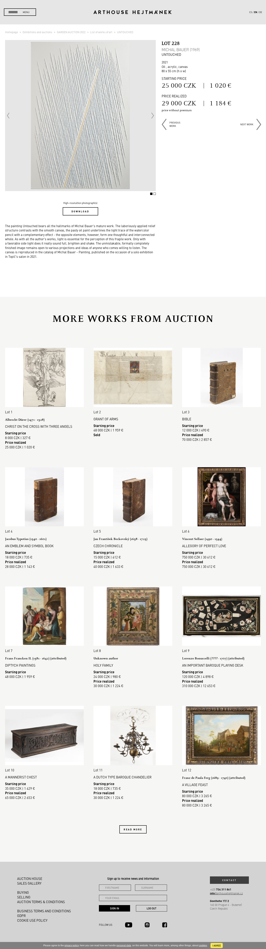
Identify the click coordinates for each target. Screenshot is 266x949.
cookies (203, 945)
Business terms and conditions (44, 911)
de (260, 12)
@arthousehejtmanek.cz (226, 893)
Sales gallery (29, 883)
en (255, 12)
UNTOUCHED (125, 32)
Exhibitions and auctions (38, 32)
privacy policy (71, 945)
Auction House (29, 878)
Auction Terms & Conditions (41, 901)
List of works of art (101, 32)
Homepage (11, 32)
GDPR (21, 915)
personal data (123, 945)
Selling (23, 897)
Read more (133, 829)
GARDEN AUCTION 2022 (71, 32)
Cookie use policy (32, 920)
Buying (23, 892)
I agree (216, 945)
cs (250, 12)
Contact (229, 880)
